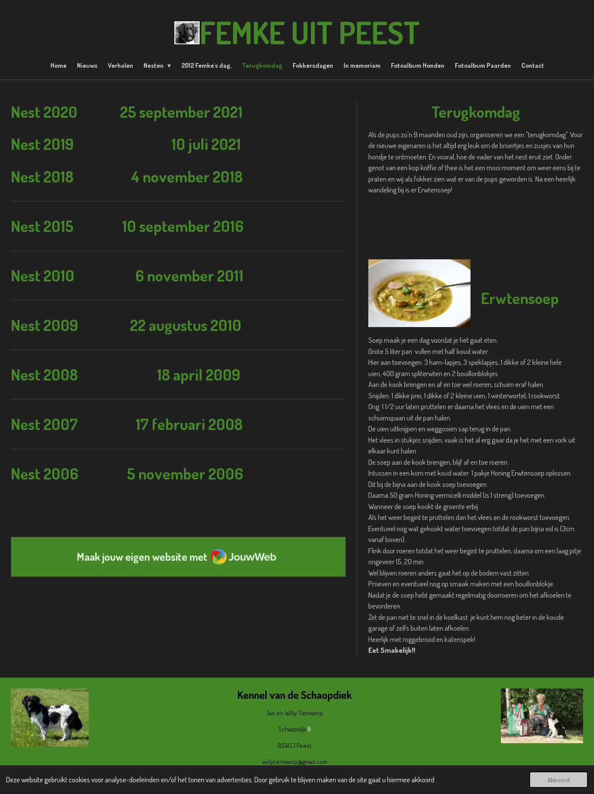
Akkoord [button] (558, 779)
